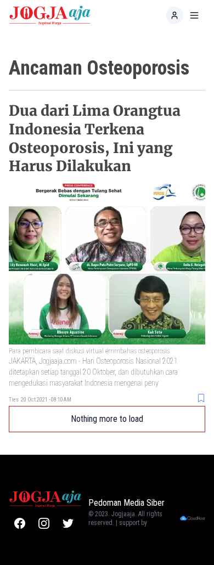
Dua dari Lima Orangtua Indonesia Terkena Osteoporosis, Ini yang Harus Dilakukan (95, 138)
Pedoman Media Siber (126, 503)
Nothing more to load (107, 419)
